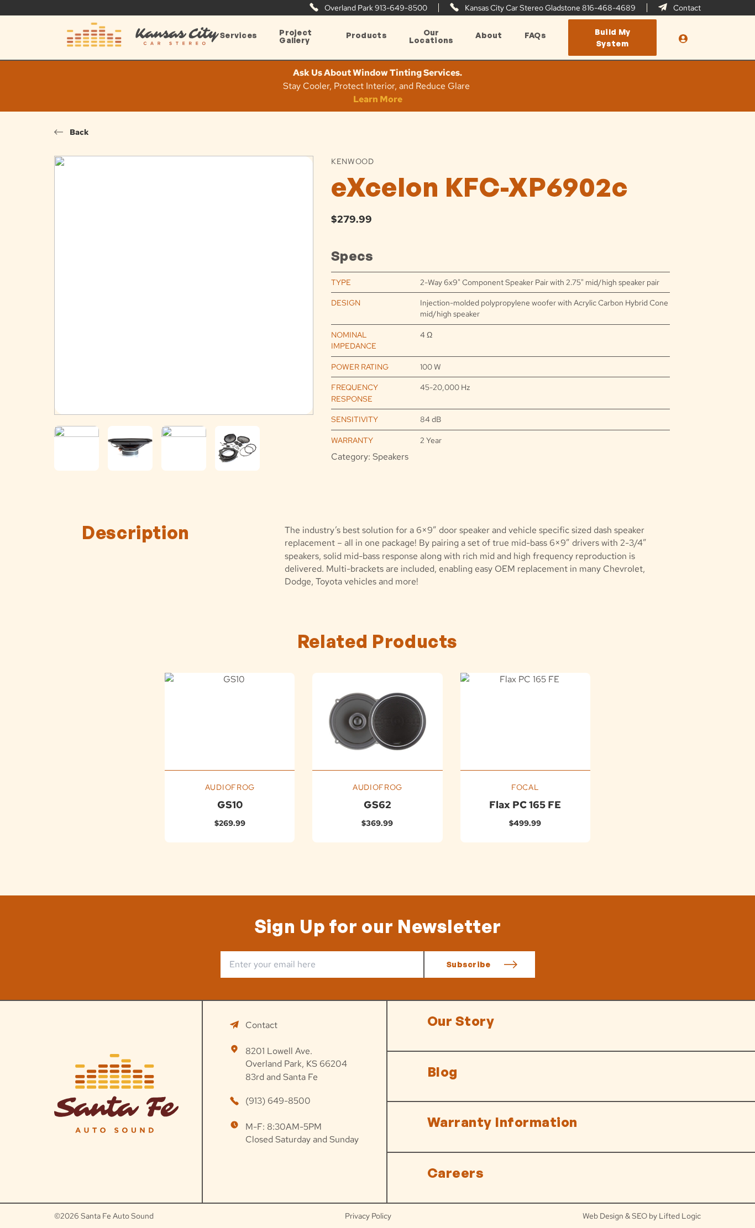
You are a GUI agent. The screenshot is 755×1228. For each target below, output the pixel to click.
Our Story (460, 1021)
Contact (686, 8)
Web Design (603, 1216)
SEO (639, 1216)
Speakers (390, 456)
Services (238, 35)
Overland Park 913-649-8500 (375, 8)
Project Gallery (295, 36)
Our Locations (431, 36)
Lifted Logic (680, 1216)
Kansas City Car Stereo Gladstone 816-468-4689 (549, 8)
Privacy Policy (368, 1216)
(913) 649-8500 (278, 1100)
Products (366, 35)
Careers (455, 1172)
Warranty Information (502, 1122)
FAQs (535, 35)
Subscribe (469, 964)
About (488, 35)
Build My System (612, 37)
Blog (442, 1071)
